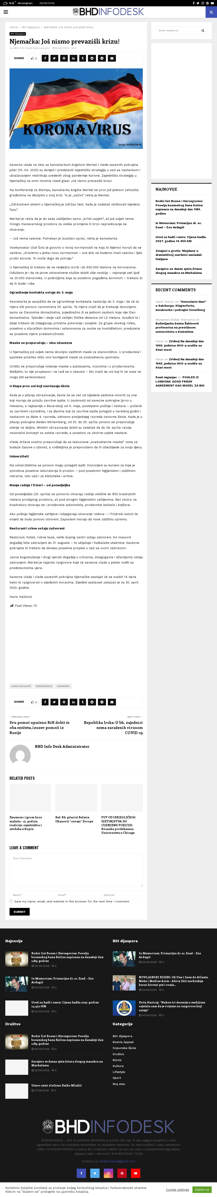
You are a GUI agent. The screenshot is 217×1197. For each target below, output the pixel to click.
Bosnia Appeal (123, 1042)
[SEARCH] (202, 30)
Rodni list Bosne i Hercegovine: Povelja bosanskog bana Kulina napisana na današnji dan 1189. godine (67, 957)
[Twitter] (95, 1173)
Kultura (118, 1066)
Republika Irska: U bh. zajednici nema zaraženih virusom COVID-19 (113, 727)
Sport (117, 1077)
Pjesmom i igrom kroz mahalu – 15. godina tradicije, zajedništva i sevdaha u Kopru (26, 823)
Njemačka (63, 686)
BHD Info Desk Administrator (32, 48)
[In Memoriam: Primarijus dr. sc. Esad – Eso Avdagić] (16, 984)
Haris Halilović (21, 686)
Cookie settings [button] (177, 1190)
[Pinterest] (122, 1173)
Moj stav (119, 1084)
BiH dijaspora (18, 34)
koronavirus (44, 686)
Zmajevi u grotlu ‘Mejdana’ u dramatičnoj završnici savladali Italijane (179, 255)
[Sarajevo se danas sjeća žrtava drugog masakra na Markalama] (16, 1067)
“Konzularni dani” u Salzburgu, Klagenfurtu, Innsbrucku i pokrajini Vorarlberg (181, 306)
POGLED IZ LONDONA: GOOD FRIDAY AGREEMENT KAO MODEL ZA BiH (180, 381)
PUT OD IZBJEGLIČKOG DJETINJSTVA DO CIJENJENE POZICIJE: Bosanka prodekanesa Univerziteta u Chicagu (118, 825)
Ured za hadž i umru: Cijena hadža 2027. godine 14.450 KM (65, 1004)
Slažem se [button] (202, 1189)
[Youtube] (135, 1173)
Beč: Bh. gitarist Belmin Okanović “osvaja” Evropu (74, 819)
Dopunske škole (124, 1048)
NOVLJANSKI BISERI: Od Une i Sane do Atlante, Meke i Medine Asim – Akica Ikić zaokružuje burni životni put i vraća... (173, 981)
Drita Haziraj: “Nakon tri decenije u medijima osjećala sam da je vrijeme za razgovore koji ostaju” (172, 1006)
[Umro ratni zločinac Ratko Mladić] (16, 1091)
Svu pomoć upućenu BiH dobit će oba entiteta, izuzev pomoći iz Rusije (40, 727)
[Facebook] (81, 1173)
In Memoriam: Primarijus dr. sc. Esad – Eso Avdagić (62, 980)
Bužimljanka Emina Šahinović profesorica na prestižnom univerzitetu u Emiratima (177, 327)
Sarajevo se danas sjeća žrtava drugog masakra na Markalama (67, 1063)
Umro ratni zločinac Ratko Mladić (56, 1085)
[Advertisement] (76, 642)
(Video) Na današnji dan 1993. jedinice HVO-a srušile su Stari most (180, 345)
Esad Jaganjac (166, 377)
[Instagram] (108, 1173)
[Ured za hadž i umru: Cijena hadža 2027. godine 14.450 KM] (16, 1008)
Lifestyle (119, 1072)
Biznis (117, 1060)
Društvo (118, 1054)
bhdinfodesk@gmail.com (117, 1161)
